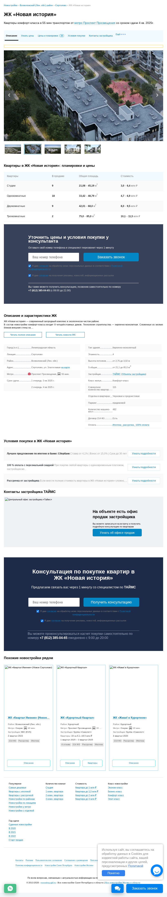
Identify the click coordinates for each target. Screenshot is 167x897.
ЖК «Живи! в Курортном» (130, 717)
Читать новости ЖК (65, 335)
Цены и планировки (50, 35)
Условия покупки (76, 35)
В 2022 (12, 836)
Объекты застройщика (133, 374)
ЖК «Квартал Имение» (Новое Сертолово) (35, 717)
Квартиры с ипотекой (20, 791)
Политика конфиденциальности (28, 865)
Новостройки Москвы (84, 865)
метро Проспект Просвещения (94, 22)
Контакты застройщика (101, 35)
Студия (49, 787)
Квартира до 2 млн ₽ (86, 795)
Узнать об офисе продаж (117, 532)
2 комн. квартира (54, 795)
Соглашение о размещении (76, 860)
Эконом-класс (115, 787)
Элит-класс (114, 799)
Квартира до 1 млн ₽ (86, 787)
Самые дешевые (17, 787)
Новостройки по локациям (22, 803)
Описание (29, 763)
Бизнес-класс (115, 791)
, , (131, 425)
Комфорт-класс (116, 795)
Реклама (29, 860)
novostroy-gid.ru (48, 883)
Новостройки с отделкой (21, 810)
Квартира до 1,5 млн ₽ (86, 791)
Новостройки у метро (20, 806)
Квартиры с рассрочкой (21, 795)
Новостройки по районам (22, 799)
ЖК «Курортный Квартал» (77, 717)
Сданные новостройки (20, 824)
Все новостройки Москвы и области (122, 883)
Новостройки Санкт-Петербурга (58, 865)
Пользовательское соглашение (48, 860)
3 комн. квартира (54, 799)
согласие (43, 266)
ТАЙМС (117, 374)
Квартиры (92, 763)
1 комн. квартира (54, 791)
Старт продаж (16, 840)
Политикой (135, 866)
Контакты (19, 860)
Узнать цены (27, 35)
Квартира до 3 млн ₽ (86, 799)
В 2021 (12, 832)
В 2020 (12, 828)
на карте (65, 367)
